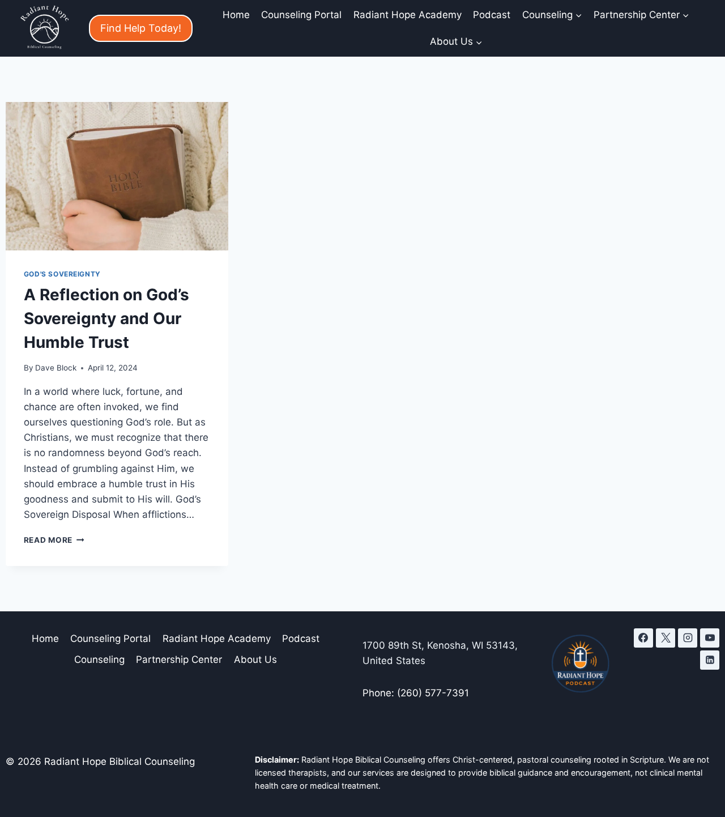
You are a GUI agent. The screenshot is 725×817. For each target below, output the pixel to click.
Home (236, 14)
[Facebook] (643, 638)
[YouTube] (709, 638)
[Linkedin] (709, 660)
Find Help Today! (140, 28)
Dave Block (55, 367)
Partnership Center (179, 659)
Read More (54, 539)
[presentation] (117, 176)
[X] (665, 638)
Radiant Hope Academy (407, 14)
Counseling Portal (301, 14)
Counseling (99, 659)
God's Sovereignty (62, 274)
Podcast (491, 14)
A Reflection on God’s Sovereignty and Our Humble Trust (106, 318)
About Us (255, 659)
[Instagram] (687, 638)
